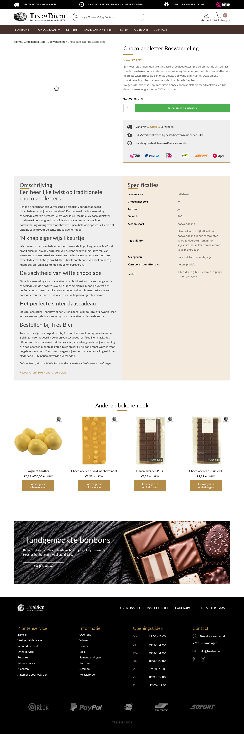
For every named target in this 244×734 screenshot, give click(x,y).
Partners (85, 663)
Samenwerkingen (90, 657)
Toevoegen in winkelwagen (182, 107)
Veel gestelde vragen (30, 640)
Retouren (23, 657)
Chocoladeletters (35, 41)
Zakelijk (23, 634)
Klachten (23, 668)
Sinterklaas (215, 607)
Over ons (127, 607)
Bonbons (22, 29)
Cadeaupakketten (189, 607)
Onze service (26, 651)
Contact (84, 646)
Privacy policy (26, 663)
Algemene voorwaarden (33, 674)
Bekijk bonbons (43, 566)
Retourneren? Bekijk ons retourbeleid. (44, 372)
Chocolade (163, 607)
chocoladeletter (29, 260)
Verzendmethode (28, 646)
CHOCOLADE (47, 29)
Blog (82, 651)
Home (18, 41)
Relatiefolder (87, 674)
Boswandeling (56, 41)
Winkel (83, 640)
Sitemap (84, 668)
